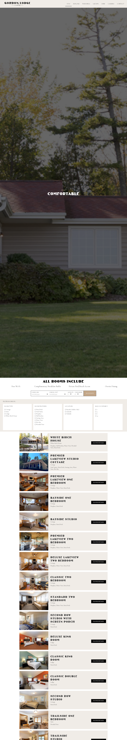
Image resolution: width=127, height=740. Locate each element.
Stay (68, 4)
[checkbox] (10, 410)
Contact (120, 4)
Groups (96, 4)
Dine (103, 4)
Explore (76, 4)
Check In (35, 392)
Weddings (86, 4)
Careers (111, 4)
